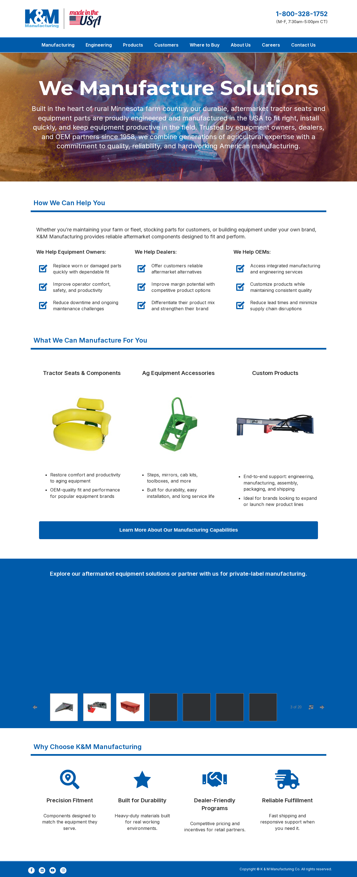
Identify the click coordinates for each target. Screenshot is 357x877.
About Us (241, 45)
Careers (271, 45)
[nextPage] (322, 707)
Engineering (99, 45)
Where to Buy (204, 45)
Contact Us (303, 45)
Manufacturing (58, 45)
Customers (166, 45)
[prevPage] (34, 707)
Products (133, 45)
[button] (178, 530)
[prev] (39, 645)
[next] (318, 645)
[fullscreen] (311, 707)
